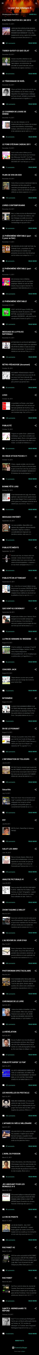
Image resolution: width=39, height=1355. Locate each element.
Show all (33, 14)
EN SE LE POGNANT (11, 728)
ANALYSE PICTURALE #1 (13, 879)
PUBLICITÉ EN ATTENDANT (14, 578)
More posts (19, 1340)
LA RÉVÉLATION (9, 1032)
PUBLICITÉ (7, 425)
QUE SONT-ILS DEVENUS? (13, 608)
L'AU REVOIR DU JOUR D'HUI (14, 940)
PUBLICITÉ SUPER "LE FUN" (14, 1062)
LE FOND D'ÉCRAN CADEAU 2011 (16, 144)
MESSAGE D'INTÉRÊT (11, 517)
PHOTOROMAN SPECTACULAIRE (16, 971)
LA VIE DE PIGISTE (10, 1217)
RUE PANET (7, 1278)
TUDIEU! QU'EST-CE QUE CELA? (15, 51)
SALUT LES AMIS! (10, 849)
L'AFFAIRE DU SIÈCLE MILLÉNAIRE (17, 1123)
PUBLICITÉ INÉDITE (10, 547)
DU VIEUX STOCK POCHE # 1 (14, 456)
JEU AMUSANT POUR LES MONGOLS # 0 (13, 1185)
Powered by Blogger (20, 1347)
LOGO (4, 395)
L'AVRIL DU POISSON (11, 1154)
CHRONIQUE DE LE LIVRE (13, 1001)
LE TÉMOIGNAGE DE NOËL (13, 81)
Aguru (23, 1351)
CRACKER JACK (9, 669)
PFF (4, 820)
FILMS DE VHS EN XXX (12, 175)
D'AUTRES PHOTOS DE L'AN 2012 (16, 20)
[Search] (36, 4)
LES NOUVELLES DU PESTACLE (15, 1093)
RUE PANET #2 (8, 1247)
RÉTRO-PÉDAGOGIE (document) (16, 364)
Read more (32, 43)
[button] (35, 20)
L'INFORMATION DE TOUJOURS (15, 759)
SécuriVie (6, 789)
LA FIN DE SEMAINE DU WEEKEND (16, 639)
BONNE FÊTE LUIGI (10, 486)
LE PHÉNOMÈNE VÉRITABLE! (14, 301)
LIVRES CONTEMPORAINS (13, 205)
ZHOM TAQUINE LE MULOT (13, 910)
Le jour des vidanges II (19, 8)
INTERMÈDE (7, 698)
